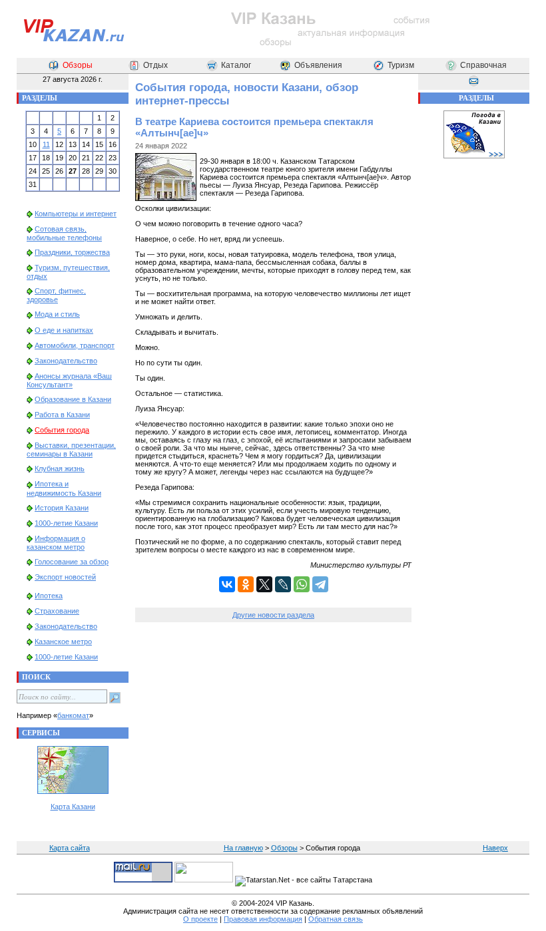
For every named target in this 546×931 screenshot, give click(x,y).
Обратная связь (335, 919)
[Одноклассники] (246, 584)
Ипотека (49, 596)
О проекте (200, 919)
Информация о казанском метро (56, 542)
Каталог (236, 65)
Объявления (318, 65)
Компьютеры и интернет (76, 214)
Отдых (155, 65)
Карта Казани (73, 807)
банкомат (73, 715)
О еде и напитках (64, 330)
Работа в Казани (62, 415)
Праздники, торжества (72, 252)
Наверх (495, 848)
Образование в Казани (73, 399)
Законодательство (66, 361)
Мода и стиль (57, 314)
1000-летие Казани (66, 523)
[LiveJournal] (283, 584)
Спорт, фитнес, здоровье (56, 295)
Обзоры (78, 65)
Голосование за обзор (72, 562)
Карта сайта (69, 848)
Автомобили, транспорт (75, 345)
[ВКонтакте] (227, 584)
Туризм (401, 65)
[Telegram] (320, 584)
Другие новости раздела (273, 615)
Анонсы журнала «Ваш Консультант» (69, 380)
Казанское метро (63, 642)
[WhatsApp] (302, 584)
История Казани (62, 508)
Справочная (483, 65)
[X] (264, 584)
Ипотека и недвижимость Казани (64, 488)
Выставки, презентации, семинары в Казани (71, 449)
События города (62, 430)
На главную (243, 848)
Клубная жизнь (60, 468)
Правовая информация (263, 919)
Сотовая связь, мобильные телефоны (64, 233)
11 (46, 144)
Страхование (57, 611)
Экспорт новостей (65, 577)
